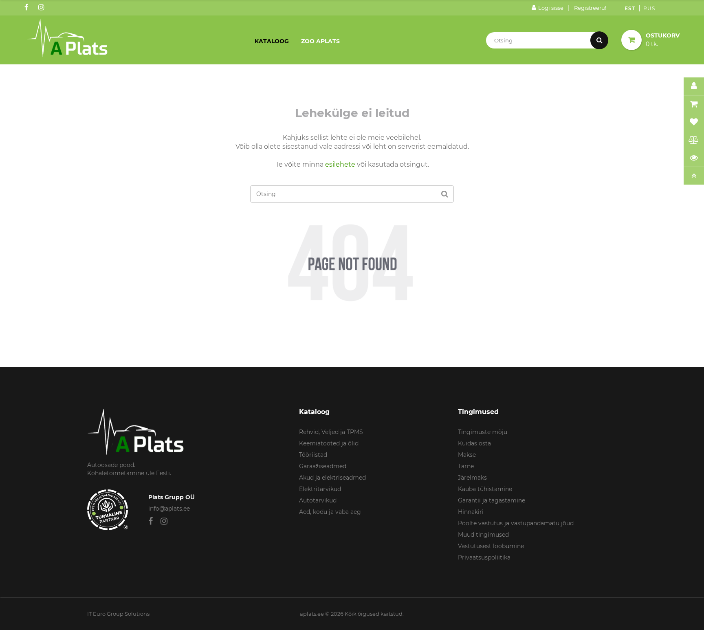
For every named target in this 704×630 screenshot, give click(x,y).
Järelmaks (472, 477)
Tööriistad (313, 454)
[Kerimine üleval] (694, 176)
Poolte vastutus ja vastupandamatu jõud (516, 523)
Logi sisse (550, 7)
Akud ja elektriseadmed (332, 477)
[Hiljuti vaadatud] (694, 158)
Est (630, 8)
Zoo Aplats (320, 41)
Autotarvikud (318, 500)
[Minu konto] (694, 86)
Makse (467, 454)
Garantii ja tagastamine (491, 500)
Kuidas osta (474, 443)
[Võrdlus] (694, 140)
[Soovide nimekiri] (694, 122)
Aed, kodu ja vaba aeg (330, 511)
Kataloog (272, 41)
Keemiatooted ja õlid (329, 443)
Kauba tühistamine (485, 489)
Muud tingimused (483, 534)
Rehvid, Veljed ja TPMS (331, 432)
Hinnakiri (471, 511)
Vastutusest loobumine (491, 546)
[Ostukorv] (694, 104)
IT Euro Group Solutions (118, 613)
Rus (649, 8)
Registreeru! (590, 7)
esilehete (340, 164)
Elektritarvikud (320, 489)
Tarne (466, 466)
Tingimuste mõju (482, 432)
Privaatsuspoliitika (484, 557)
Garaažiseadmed (322, 466)
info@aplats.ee (169, 508)
